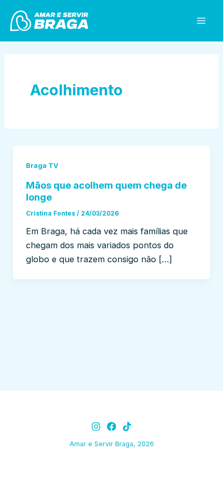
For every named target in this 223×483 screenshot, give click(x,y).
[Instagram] (96, 426)
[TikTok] (127, 426)
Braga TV (42, 165)
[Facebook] (111, 426)
